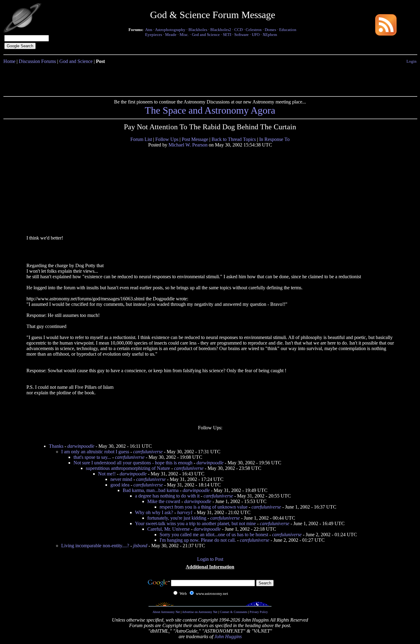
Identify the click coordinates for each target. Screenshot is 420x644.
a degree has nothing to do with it (167, 495)
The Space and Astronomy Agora (210, 110)
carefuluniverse (148, 451)
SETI (227, 34)
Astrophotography (170, 29)
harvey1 (185, 512)
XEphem (270, 34)
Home (9, 61)
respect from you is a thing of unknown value (204, 506)
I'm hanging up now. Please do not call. (198, 540)
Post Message (195, 139)
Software (241, 34)
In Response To (274, 139)
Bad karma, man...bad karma (151, 490)
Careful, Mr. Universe (168, 529)
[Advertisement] (210, 79)
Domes (270, 29)
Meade (170, 34)
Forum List (141, 139)
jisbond (140, 545)
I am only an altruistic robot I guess (95, 451)
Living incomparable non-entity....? (95, 545)
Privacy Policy (259, 612)
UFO (256, 34)
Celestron (254, 29)
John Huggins (228, 636)
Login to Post (210, 559)
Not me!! (107, 473)
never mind (121, 479)
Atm (148, 29)
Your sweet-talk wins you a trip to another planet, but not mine (195, 523)
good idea (119, 484)
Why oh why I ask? (154, 512)
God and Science (206, 34)
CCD (238, 29)
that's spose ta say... (92, 457)
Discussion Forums (37, 61)
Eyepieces (153, 34)
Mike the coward (163, 501)
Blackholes (197, 29)
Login (411, 61)
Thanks (56, 446)
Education (287, 29)
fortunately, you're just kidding (176, 518)
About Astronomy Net (166, 612)
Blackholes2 (220, 29)
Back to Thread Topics (234, 139)
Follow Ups (166, 139)
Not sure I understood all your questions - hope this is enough (132, 462)
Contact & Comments (233, 612)
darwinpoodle (80, 446)
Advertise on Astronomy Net (199, 612)
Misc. (184, 34)
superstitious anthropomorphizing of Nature (128, 468)
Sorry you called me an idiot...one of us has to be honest (214, 534)
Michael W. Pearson (188, 144)
